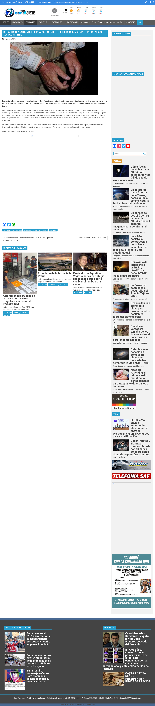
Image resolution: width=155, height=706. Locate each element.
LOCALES (5, 22)
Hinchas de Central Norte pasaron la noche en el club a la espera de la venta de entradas (28, 239)
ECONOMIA (43, 22)
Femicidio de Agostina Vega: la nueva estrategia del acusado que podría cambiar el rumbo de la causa (72, 3)
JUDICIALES (36, 230)
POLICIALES (30, 22)
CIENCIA (117, 161)
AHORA (16, 312)
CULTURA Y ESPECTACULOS (17, 627)
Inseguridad (27, 230)
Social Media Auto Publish (68, 704)
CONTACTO (130, 22)
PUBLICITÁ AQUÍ (72, 22)
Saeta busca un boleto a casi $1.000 (92, 238)
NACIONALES (17, 22)
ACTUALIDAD (7, 230)
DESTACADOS (17, 230)
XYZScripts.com (90, 704)
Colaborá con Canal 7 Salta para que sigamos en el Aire (102, 22)
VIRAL (116, 414)
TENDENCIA (109, 627)
